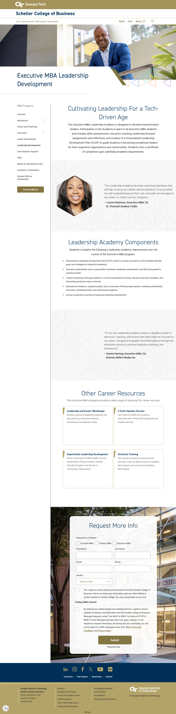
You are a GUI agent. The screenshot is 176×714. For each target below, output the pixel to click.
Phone (117, 562)
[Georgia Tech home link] (30, 4)
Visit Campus (82, 676)
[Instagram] (74, 669)
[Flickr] (110, 670)
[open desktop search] (152, 21)
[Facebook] (83, 670)
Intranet (109, 676)
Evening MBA (105, 543)
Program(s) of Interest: (86, 537)
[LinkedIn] (66, 669)
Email (78, 562)
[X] (91, 669)
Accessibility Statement (103, 688)
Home (18, 21)
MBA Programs (40, 21)
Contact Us (68, 676)
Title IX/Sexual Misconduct (68, 702)
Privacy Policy (104, 630)
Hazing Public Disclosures (67, 706)
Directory (61, 688)
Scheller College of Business (45, 13)
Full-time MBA (87, 543)
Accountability (100, 692)
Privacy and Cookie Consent (68, 695)
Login (89, 712)
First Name (81, 548)
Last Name (120, 548)
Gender (79, 575)
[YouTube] (100, 669)
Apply (122, 21)
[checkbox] (78, 543)
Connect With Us (30, 189)
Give (130, 21)
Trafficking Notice (64, 699)
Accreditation (99, 695)
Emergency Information (66, 692)
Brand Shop (97, 676)
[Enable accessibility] (6, 708)
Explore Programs (28, 21)
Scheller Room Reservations (105, 699)
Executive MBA (52, 21)
